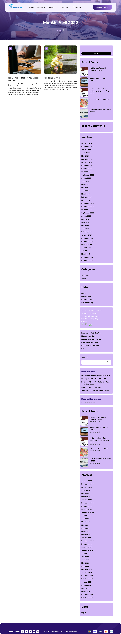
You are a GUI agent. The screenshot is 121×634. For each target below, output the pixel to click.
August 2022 (86, 178)
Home (31, 7)
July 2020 (85, 219)
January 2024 (86, 150)
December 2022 (87, 165)
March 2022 (85, 184)
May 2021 (84, 188)
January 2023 (86, 162)
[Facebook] (22, 631)
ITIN (82, 349)
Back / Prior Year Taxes (90, 342)
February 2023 (86, 159)
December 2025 (87, 146)
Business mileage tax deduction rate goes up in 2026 (99, 91)
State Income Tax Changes (99, 99)
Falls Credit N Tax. (56, 632)
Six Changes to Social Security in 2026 (95, 376)
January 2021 (86, 200)
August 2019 (86, 248)
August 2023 (86, 153)
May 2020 (85, 225)
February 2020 (86, 232)
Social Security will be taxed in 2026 (95, 390)
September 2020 (87, 213)
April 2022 (85, 181)
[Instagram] (26, 631)
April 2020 (85, 229)
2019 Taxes (85, 275)
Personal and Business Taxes (92, 339)
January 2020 (86, 235)
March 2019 (85, 254)
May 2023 (85, 156)
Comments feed (87, 299)
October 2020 (86, 210)
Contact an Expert (102, 7)
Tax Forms (52, 7)
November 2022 (87, 169)
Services (40, 7)
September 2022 (87, 175)
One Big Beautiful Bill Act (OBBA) (93, 379)
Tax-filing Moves (52, 78)
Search (84, 357)
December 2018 (87, 257)
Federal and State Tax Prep (91, 333)
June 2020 (85, 222)
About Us (64, 7)
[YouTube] (34, 631)
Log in (83, 293)
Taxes (83, 278)
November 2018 (87, 260)
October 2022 (86, 172)
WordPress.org (87, 303)
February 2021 (86, 197)
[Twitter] (30, 631)
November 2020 (87, 207)
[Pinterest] (37, 631)
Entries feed (86, 296)
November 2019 (87, 241)
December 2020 (87, 203)
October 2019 (86, 244)
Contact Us (77, 7)
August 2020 (86, 216)
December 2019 (87, 238)
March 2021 (85, 194)
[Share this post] (10, 48)
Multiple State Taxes (88, 336)
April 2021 (85, 191)
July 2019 (84, 251)
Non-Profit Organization (90, 346)
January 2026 (86, 143)
